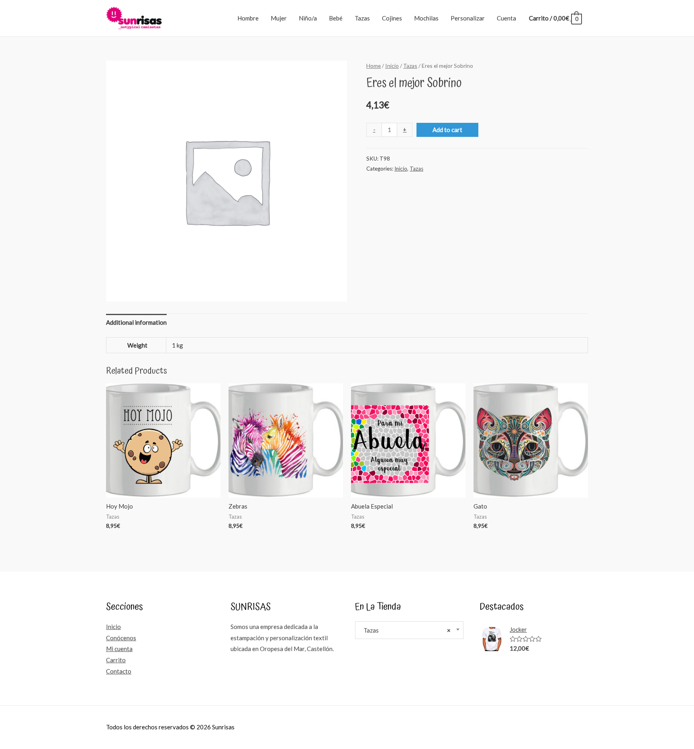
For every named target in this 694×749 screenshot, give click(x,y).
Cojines (392, 18)
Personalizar (468, 18)
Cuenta (506, 18)
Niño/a (308, 18)
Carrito (116, 660)
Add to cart (447, 129)
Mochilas (426, 18)
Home (373, 65)
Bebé (336, 18)
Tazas (362, 18)
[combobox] (409, 630)
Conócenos (121, 637)
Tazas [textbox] (405, 630)
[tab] (136, 322)
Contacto (118, 671)
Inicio (392, 65)
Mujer (279, 18)
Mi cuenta (119, 648)
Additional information (136, 322)
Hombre (248, 18)
